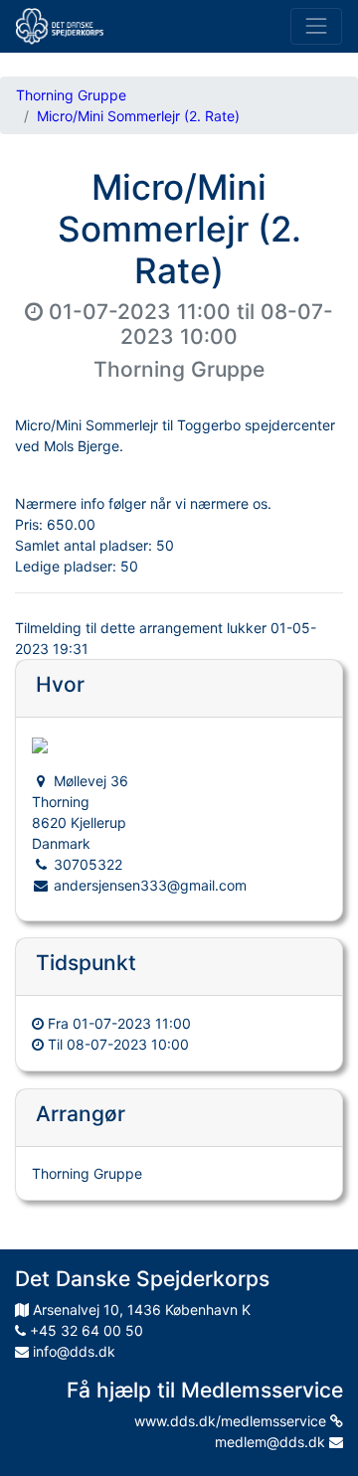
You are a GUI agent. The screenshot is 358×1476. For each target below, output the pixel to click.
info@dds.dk (72, 1351)
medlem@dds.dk (272, 1441)
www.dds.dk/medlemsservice (232, 1420)
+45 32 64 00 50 (84, 1330)
